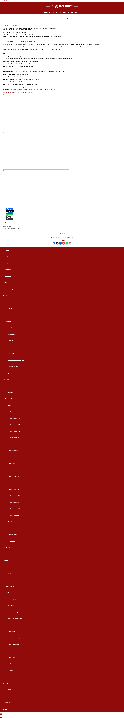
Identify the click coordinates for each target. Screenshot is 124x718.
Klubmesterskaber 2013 (15, 489)
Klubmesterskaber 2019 (15, 450)
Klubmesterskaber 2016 (15, 469)
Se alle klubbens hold (12, 327)
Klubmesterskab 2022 (15, 431)
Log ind (11, 670)
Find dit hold (7, 282)
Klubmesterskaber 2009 (15, 515)
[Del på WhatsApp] (66, 243)
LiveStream (7, 547)
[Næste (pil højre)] (1, 717)
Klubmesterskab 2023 (15, 424)
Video (9, 553)
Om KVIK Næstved (12, 599)
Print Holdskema (11, 340)
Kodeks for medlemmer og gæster (15, 618)
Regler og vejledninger (10, 586)
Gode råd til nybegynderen (10, 289)
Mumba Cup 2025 (7, 226)
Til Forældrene (8, 269)
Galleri (6, 379)
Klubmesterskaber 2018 (15, 457)
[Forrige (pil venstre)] (0, 717)
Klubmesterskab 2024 (15, 418)
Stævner (7, 347)
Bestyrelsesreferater (14, 644)
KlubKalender (62, 12)
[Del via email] (63, 243)
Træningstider (10, 308)
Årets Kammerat (13, 534)
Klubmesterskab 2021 (15, 437)
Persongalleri (13, 631)
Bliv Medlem (47, 12)
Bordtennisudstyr (11, 579)
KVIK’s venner (8, 276)
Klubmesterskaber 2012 (15, 495)
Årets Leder (12, 541)
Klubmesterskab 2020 (15, 444)
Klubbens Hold (8, 321)
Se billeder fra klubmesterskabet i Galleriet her (13, 92)
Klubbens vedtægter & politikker (14, 612)
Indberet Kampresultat (12, 334)
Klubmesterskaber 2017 (15, 463)
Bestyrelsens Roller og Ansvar (16, 638)
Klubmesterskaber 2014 (15, 482)
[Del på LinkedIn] (60, 243)
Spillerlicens (10, 373)
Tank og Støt (7, 702)
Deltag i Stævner (11, 353)
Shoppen (77, 12)
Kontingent (10, 566)
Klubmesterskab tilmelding (15, 411)
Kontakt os (12, 663)
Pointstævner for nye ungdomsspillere (16, 360)
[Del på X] (57, 243)
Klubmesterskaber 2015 (15, 476)
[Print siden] (70, 243)
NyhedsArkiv (13, 650)
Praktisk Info (7, 560)
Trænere (9, 314)
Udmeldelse (10, 573)
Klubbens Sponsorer (9, 696)
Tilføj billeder (10, 385)
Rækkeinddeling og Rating (13, 366)
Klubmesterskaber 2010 (15, 508)
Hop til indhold (3, 0)
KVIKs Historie (11, 605)
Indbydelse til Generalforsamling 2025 (11, 228)
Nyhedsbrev (13, 657)
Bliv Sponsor (8, 689)
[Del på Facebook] (54, 243)
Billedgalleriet (10, 392)
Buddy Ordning (8, 263)
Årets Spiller (12, 528)
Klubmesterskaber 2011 (15, 502)
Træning (7, 301)
